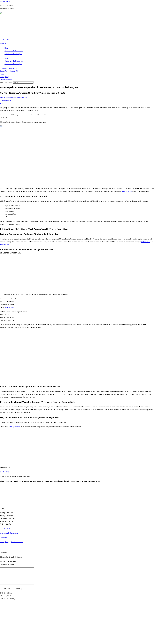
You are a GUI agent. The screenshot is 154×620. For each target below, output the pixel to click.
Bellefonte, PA (145, 242)
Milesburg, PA (4, 244)
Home (6, 48)
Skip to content (5, 1)
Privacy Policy (4, 77)
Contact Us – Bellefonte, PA (14, 51)
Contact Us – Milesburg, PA (13, 54)
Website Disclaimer (6, 79)
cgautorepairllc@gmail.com (9, 533)
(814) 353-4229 (127, 191)
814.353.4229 (4, 39)
